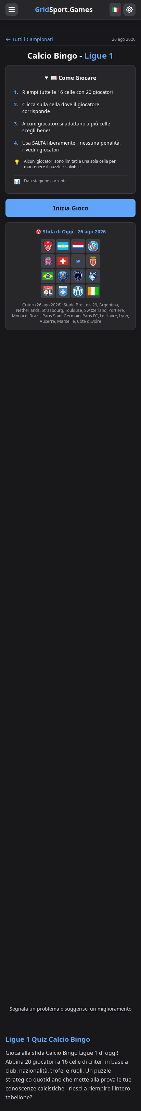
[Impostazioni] (129, 9)
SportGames (64, 9)
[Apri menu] (11, 9)
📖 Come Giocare (73, 78)
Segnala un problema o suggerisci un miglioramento (70, 1008)
